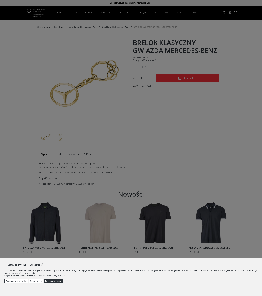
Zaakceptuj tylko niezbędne (16, 281)
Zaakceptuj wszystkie (53, 281)
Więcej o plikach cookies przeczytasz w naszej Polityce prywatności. (35, 275)
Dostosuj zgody (36, 281)
